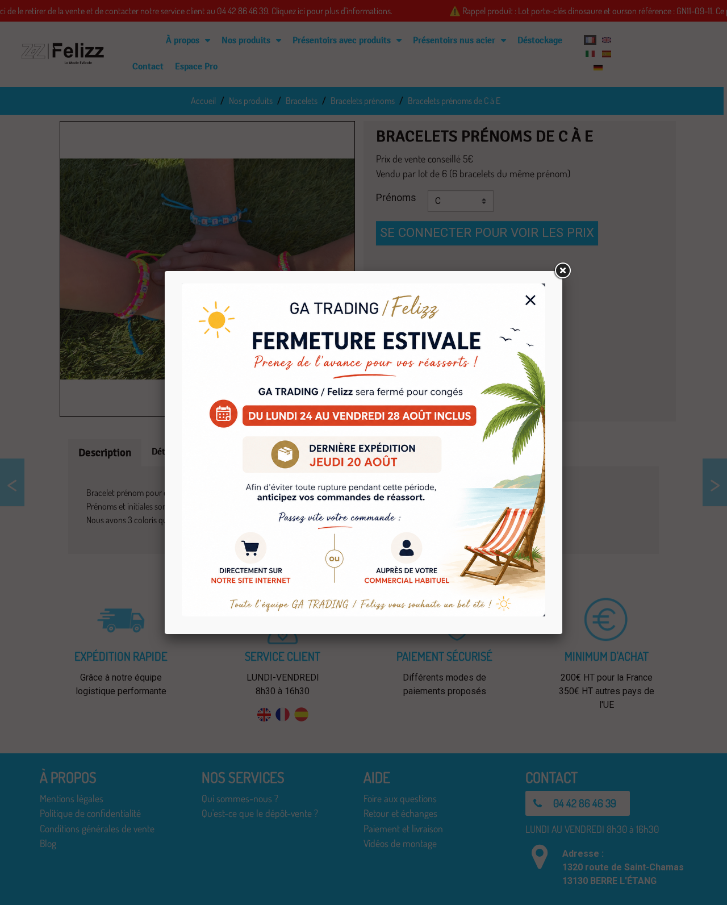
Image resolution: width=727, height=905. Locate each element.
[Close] (562, 271)
